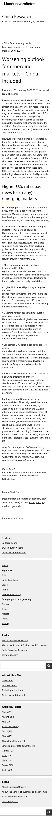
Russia (5, 618)
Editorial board (9, 479)
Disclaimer (7, 538)
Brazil (5, 584)
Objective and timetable (14, 552)
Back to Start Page (11, 492)
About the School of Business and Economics (24, 645)
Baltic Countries (10, 579)
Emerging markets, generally (16, 599)
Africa (5, 565)
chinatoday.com (10, 654)
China (32, 502)
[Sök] (49, 666)
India (4, 609)
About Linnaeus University (15, 640)
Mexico (5, 613)
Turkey (5, 623)
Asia (4, 575)
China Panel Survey (11, 594)
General (6, 604)
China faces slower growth (17, 43)
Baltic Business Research (14, 650)
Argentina (7, 570)
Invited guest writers (12, 547)
